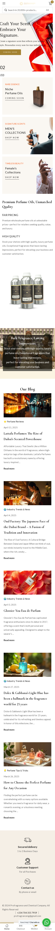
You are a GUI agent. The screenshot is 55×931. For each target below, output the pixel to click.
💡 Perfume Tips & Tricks (16, 770)
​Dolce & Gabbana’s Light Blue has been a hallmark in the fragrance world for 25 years (26, 698)
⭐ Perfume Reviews (14, 421)
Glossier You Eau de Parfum (22, 611)
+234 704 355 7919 (27, 912)
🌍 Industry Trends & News (17, 509)
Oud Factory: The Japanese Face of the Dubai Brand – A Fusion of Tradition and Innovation (26, 527)
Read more (9, 468)
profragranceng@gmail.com (27, 916)
